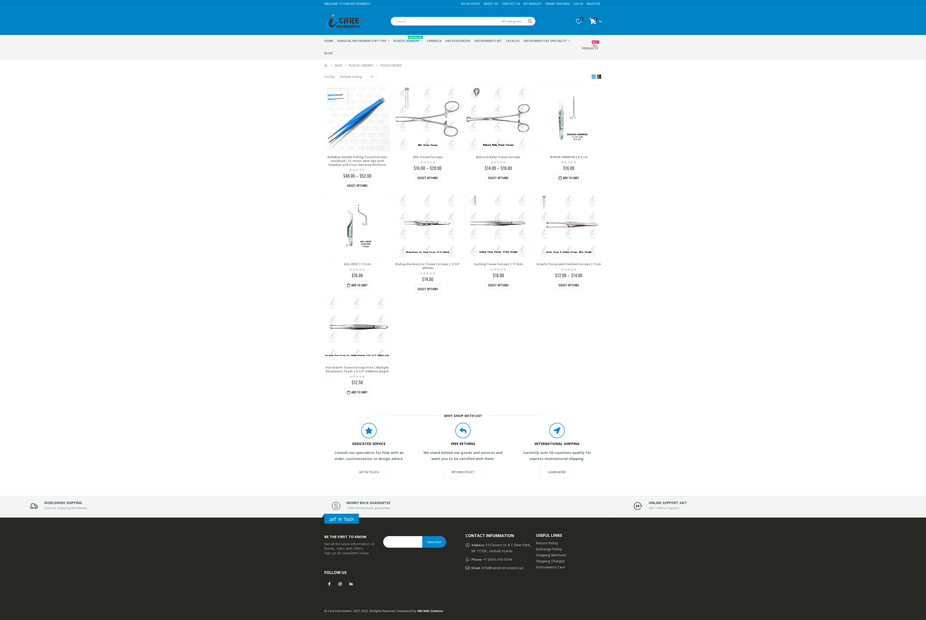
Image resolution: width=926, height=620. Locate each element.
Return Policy (547, 543)
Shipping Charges (550, 561)
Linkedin (351, 584)
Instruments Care (550, 567)
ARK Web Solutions (430, 611)
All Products (590, 45)
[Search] (530, 21)
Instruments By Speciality (545, 41)
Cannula (434, 41)
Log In (578, 4)
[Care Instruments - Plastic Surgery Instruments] (342, 21)
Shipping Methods (551, 555)
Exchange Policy (549, 549)
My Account (470, 4)
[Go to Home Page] (326, 65)
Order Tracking (557, 4)
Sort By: (329, 76)
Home (328, 41)
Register (593, 4)
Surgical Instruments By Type (362, 41)
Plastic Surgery (408, 39)
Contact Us (511, 4)
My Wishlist (533, 4)
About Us (491, 4)
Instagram (340, 584)
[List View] (599, 76)
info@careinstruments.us (502, 568)
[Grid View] (594, 76)
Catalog (513, 41)
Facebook (329, 584)
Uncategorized (457, 41)
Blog (328, 53)
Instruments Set (488, 41)
